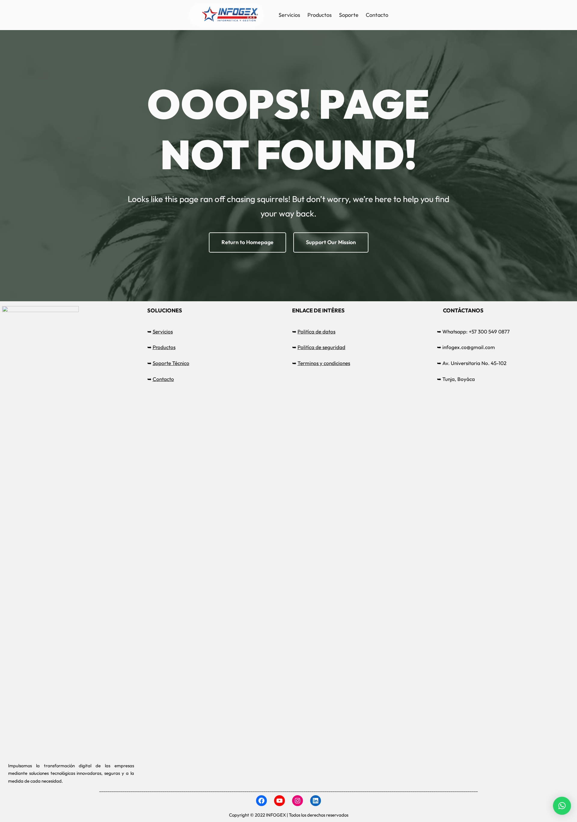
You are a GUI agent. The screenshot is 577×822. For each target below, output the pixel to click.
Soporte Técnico (171, 363)
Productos (164, 347)
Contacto (163, 379)
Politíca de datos (316, 331)
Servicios (163, 331)
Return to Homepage (247, 242)
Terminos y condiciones (324, 363)
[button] (562, 806)
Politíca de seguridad (321, 347)
